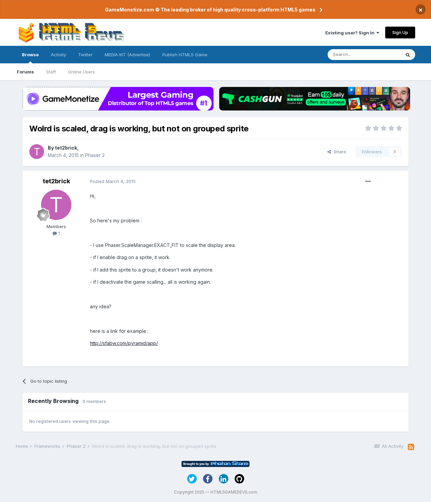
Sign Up (400, 32)
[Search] (407, 54)
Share (338, 151)
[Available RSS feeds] (411, 447)
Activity (58, 54)
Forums (25, 71)
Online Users (81, 71)
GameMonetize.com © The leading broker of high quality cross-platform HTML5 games (210, 9)
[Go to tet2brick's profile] (36, 151)
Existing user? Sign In (350, 32)
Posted (113, 181)
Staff (51, 71)
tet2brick (66, 148)
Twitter (85, 54)
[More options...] (368, 182)
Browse (30, 54)
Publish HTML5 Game (184, 54)
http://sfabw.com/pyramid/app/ (124, 343)
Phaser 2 (95, 155)
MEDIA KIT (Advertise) (127, 54)
